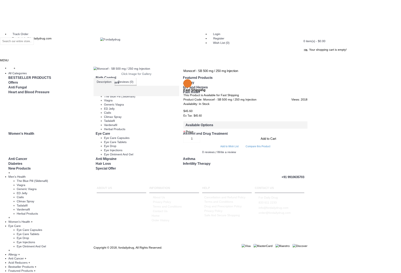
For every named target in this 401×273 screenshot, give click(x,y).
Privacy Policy (162, 202)
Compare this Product (258, 146)
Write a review (226, 152)
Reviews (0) (125, 81)
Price (189, 132)
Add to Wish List (229, 146)
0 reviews (208, 152)
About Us (159, 197)
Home (156, 215)
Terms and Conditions (167, 206)
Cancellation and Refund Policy (224, 197)
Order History (160, 220)
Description (104, 81)
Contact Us (160, 211)
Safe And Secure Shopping (222, 215)
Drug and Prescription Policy (223, 206)
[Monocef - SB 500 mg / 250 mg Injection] (136, 69)
